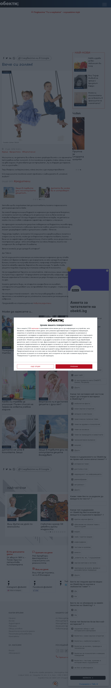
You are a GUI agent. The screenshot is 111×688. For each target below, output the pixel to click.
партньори (35, 328)
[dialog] (55, 344)
